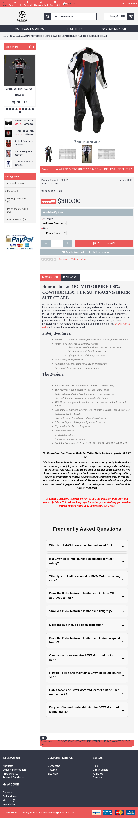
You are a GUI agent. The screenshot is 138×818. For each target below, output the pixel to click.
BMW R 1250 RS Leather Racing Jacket (25, 120)
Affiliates (98, 773)
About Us (8, 765)
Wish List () (9, 800)
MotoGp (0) (13, 191)
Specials (97, 777)
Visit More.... (13, 46)
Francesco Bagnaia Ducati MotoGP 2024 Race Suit (25, 131)
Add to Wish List (75, 252)
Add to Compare (101, 252)
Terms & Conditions (14, 777)
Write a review (78, 259)
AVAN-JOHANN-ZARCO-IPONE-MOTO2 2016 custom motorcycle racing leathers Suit (20, 89)
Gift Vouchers (100, 769)
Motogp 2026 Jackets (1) (18, 200)
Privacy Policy (10, 773)
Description (50, 277)
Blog (95, 765)
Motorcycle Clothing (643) (17, 210)
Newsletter (9, 804)
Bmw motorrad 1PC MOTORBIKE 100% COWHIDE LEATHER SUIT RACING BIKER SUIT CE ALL (58, 36)
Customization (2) (16, 219)
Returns (52, 769)
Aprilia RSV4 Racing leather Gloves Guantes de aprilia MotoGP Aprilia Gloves (25, 141)
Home (5, 36)
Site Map (53, 773)
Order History (10, 796)
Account (7, 792)
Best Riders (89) (15, 183)
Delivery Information (14, 769)
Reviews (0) (70, 277)
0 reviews (63, 259)
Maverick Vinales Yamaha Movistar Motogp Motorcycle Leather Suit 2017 (25, 161)
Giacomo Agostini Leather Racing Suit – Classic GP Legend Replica (25, 151)
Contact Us (54, 765)
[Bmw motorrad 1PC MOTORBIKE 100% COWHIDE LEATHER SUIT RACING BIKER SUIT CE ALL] (87, 90)
